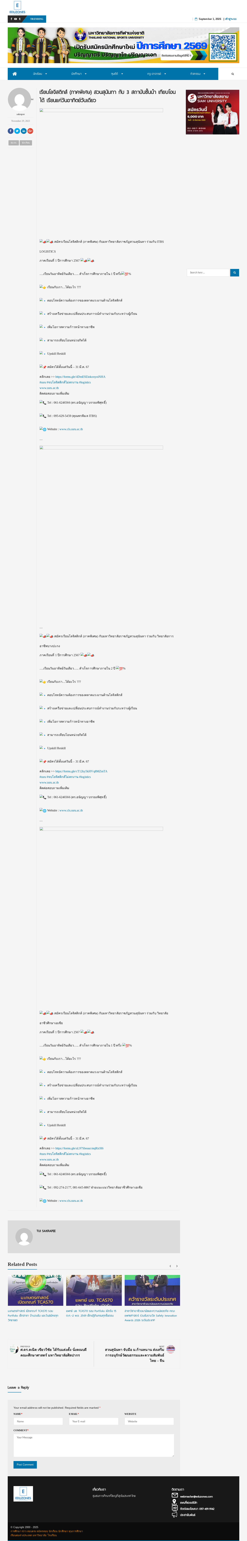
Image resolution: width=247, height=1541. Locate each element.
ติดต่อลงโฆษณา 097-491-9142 (197, 1508)
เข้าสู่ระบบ (230, 19)
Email (74, 1414)
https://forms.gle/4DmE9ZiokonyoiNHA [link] (80, 376)
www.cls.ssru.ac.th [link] (71, 429)
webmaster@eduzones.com (196, 1496)
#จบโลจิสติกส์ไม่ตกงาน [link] (62, 382)
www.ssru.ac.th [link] (49, 388)
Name (18, 1414)
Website (130, 1414)
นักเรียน (26, 143)
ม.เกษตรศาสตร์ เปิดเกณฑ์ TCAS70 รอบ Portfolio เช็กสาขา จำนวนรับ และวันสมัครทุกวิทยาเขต (33, 1315)
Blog (14, 143)
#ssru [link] (43, 382)
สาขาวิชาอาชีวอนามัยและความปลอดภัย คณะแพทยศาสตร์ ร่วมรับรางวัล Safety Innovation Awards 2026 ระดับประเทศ (151, 1315)
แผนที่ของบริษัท (188, 1502)
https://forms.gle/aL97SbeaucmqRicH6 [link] (79, 1148)
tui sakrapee (25, 106)
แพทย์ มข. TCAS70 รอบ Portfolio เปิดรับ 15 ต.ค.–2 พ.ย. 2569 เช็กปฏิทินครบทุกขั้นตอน (95, 19)
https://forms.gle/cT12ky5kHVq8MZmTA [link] (81, 771)
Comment (21, 1430)
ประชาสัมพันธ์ (187, 1514)
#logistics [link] (85, 382)
